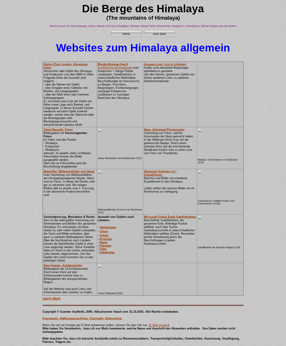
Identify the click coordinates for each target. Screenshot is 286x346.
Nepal (103, 242)
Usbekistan (107, 252)
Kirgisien (105, 239)
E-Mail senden (159, 325)
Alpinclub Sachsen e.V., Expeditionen (160, 173)
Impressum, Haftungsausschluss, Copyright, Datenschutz (82, 318)
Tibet (102, 249)
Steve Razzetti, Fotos (58, 129)
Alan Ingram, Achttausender (63, 265)
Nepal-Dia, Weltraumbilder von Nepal (69, 171)
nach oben (51, 298)
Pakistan (105, 245)
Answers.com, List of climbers (165, 64)
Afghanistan (108, 227)
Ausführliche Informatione (114, 66)
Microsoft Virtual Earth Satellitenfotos (170, 217)
